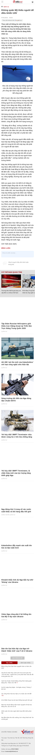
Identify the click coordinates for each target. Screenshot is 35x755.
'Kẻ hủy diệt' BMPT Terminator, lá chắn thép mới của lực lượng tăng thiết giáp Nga (16, 473)
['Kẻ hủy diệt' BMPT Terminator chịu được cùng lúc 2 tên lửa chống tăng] (17, 421)
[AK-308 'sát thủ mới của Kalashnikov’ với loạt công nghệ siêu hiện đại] (17, 348)
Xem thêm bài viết (17, 658)
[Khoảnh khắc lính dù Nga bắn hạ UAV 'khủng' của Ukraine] (17, 566)
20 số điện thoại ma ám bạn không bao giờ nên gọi (16, 700)
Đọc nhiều (9, 663)
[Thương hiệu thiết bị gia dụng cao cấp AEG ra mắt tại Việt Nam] (11, 281)
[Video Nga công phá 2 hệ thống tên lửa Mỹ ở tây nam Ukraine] (17, 600)
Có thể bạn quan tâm (11, 272)
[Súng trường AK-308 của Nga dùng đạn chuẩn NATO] (17, 384)
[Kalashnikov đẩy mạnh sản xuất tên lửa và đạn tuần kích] (17, 531)
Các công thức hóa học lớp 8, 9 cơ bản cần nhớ (15, 694)
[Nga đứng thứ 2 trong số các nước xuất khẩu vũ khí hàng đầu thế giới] (17, 495)
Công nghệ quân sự (8, 514)
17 (17, 683)
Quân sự (6, 6)
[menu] (2, 2)
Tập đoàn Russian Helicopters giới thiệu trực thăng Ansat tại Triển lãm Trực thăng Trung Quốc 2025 (16, 326)
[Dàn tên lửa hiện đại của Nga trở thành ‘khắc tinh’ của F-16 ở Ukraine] (17, 635)
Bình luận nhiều (25, 663)
